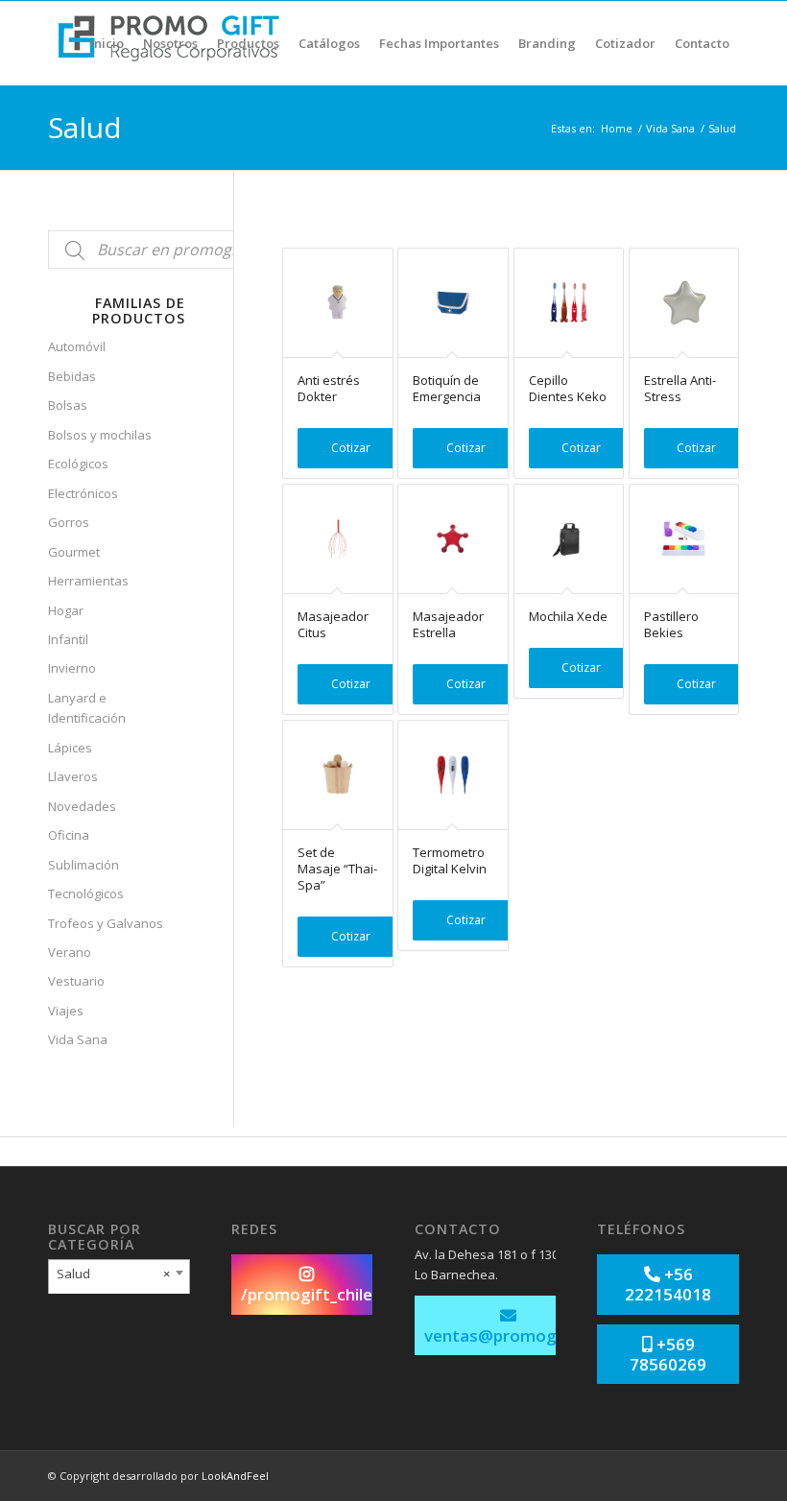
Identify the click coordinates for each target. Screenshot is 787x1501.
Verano (69, 952)
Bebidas (72, 376)
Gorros (68, 522)
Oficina (68, 835)
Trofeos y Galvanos (105, 923)
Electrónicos (83, 493)
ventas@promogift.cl (508, 1335)
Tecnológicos (86, 893)
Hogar (65, 610)
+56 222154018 (668, 1284)
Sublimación (83, 864)
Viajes (65, 1010)
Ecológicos (78, 463)
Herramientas (88, 580)
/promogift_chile (306, 1294)
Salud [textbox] (113, 1273)
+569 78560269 (668, 1354)
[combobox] (119, 1278)
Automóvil (77, 346)
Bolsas (67, 405)
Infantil (68, 639)
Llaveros (73, 776)
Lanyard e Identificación (87, 708)
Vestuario (76, 980)
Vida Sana (670, 128)
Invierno (72, 668)
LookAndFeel (235, 1475)
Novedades (82, 806)
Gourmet (74, 551)
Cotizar (350, 448)
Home (616, 128)
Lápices (70, 747)
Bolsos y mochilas (100, 434)
